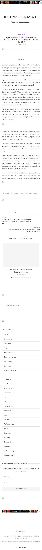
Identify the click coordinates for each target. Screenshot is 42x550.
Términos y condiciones (31, 536)
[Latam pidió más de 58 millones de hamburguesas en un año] (21, 255)
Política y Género (9, 424)
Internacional (8, 388)
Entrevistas (7, 366)
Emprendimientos (10, 357)
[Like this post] (17, 212)
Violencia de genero (11, 451)
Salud (6, 428)
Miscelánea (7, 410)
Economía (6, 193)
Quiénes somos (16, 536)
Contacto (6, 536)
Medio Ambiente (9, 406)
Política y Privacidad (21, 538)
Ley (5, 397)
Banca (6, 335)
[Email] (34, 7)
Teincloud (37, 541)
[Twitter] (30, 7)
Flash (6, 375)
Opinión (6, 415)
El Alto (6, 348)
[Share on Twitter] (21, 212)
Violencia (7, 446)
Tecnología (7, 442)
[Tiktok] (39, 7)
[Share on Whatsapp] (24, 212)
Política (6, 419)
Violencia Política (9, 455)
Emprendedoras (21, 34)
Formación (7, 379)
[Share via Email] (26, 212)
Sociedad (7, 437)
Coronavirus (8, 339)
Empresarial (8, 361)
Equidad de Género (10, 370)
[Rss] (37, 7)
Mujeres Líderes (31, 193)
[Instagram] (32, 7)
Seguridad (7, 433)
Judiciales (7, 393)
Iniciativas (7, 384)
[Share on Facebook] (19, 212)
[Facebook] (28, 7)
